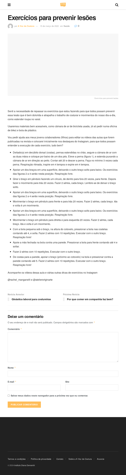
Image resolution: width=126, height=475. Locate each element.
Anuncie (100, 458)
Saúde (67, 25)
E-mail (12, 381)
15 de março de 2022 (49, 25)
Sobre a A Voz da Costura (80, 458)
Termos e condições (17, 458)
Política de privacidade (41, 458)
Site (67, 381)
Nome (12, 367)
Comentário (15, 329)
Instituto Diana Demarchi (24, 465)
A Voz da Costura (26, 25)
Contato (59, 458)
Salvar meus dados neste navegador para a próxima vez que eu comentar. (49, 395)
